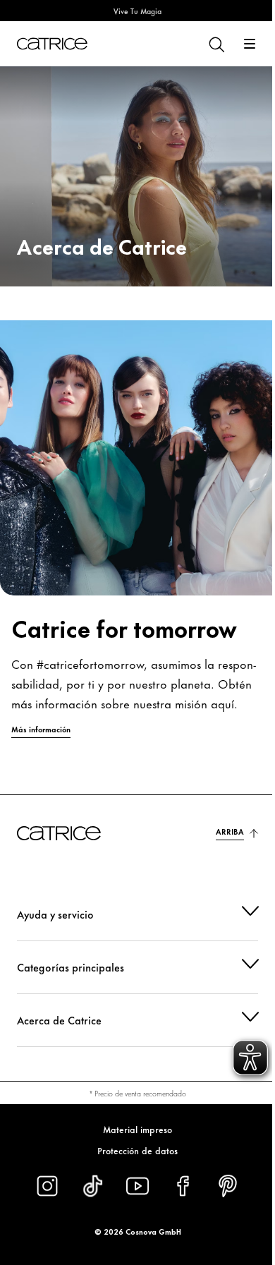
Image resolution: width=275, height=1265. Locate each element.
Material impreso (132, 1129)
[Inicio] (52, 43)
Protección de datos (132, 1151)
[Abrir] (249, 43)
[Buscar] (216, 44)
